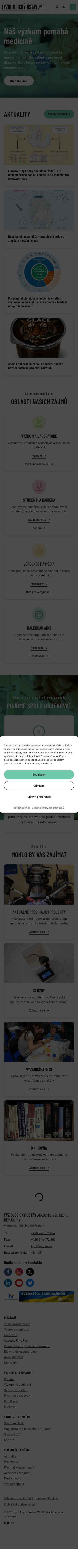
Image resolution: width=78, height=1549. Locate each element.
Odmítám (39, 785)
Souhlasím (39, 774)
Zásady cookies (22, 807)
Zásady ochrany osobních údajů (48, 807)
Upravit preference (39, 796)
